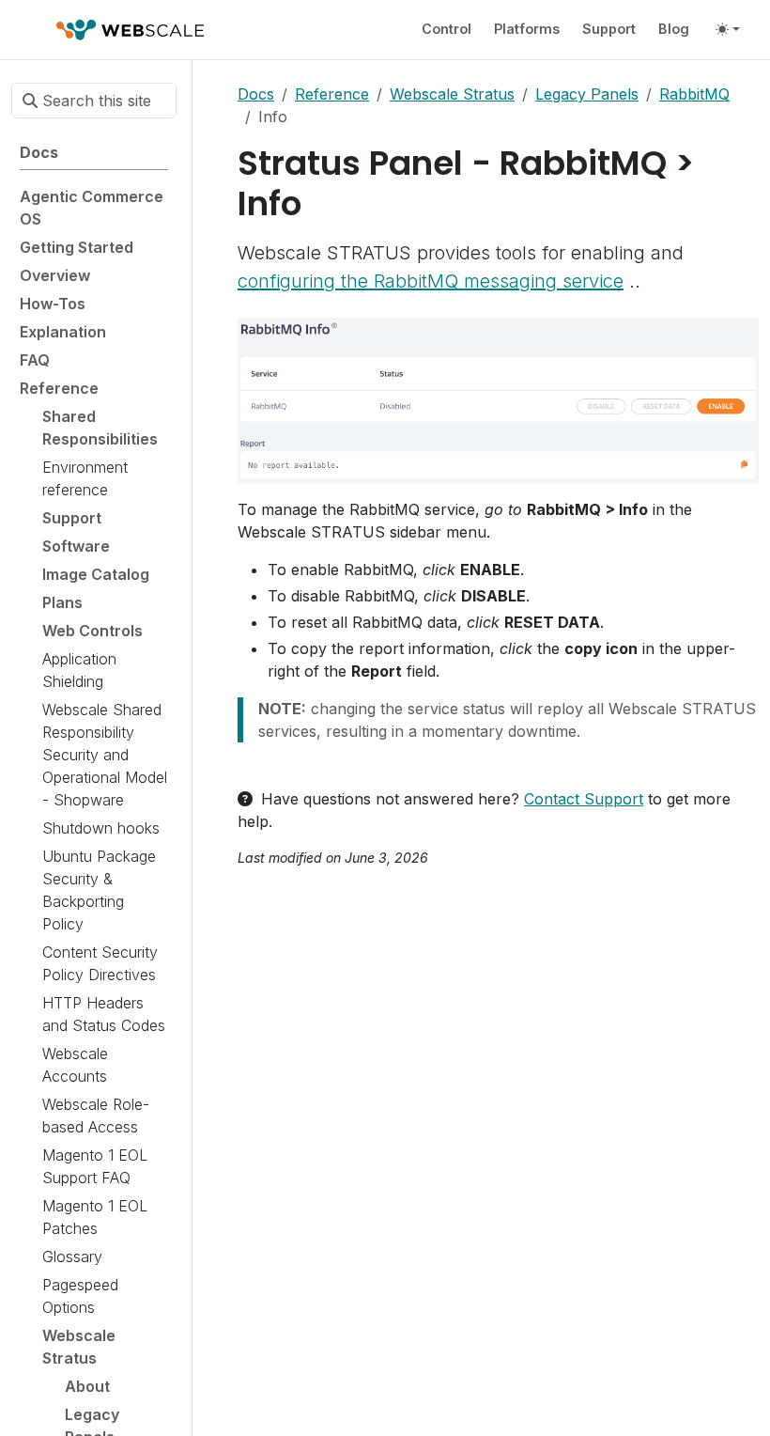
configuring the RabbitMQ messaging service (431, 281)
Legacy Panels (587, 94)
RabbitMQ (694, 94)
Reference (332, 94)
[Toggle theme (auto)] (727, 29)
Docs (256, 94)
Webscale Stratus (452, 94)
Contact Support (583, 798)
